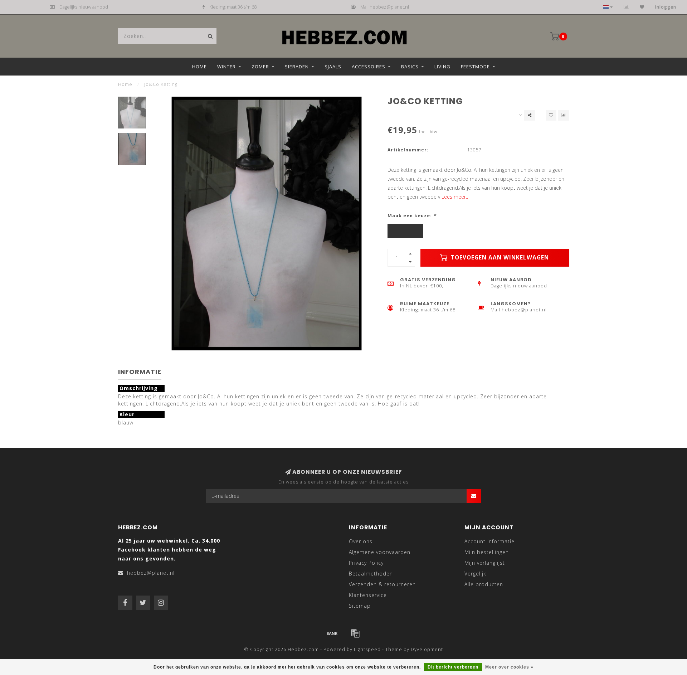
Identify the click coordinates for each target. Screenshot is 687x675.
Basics (410, 66)
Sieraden (297, 66)
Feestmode (475, 66)
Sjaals (333, 66)
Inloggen (665, 7)
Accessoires (368, 66)
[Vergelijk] (626, 7)
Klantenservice (368, 595)
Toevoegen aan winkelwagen (499, 257)
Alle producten (483, 584)
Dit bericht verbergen (453, 667)
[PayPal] (355, 633)
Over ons (360, 541)
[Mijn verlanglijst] (642, 7)
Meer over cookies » (509, 667)
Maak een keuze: (412, 216)
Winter (226, 66)
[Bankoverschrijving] (332, 633)
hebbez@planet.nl (151, 572)
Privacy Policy (366, 562)
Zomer (260, 66)
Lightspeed (367, 649)
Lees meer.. (455, 196)
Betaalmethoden (371, 573)
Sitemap (360, 605)
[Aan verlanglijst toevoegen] (551, 115)
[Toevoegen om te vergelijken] (563, 115)
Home (199, 66)
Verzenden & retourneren (382, 584)
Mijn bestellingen (486, 552)
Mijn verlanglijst (484, 562)
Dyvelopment (427, 649)
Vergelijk (475, 573)
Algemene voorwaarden (379, 552)
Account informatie (489, 541)
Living (442, 66)
